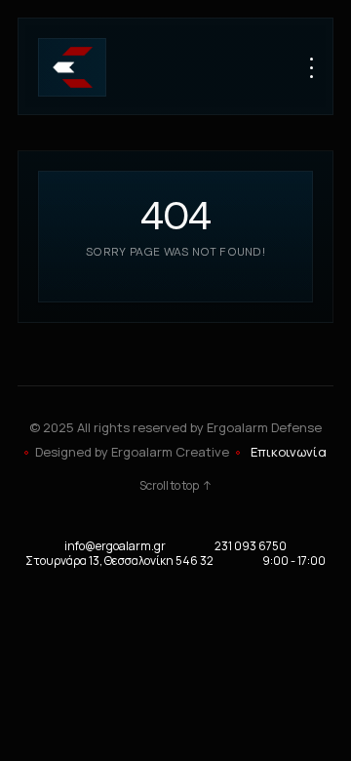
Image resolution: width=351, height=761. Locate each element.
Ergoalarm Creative (170, 452)
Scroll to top (169, 486)
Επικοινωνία (289, 452)
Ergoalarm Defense (264, 427)
